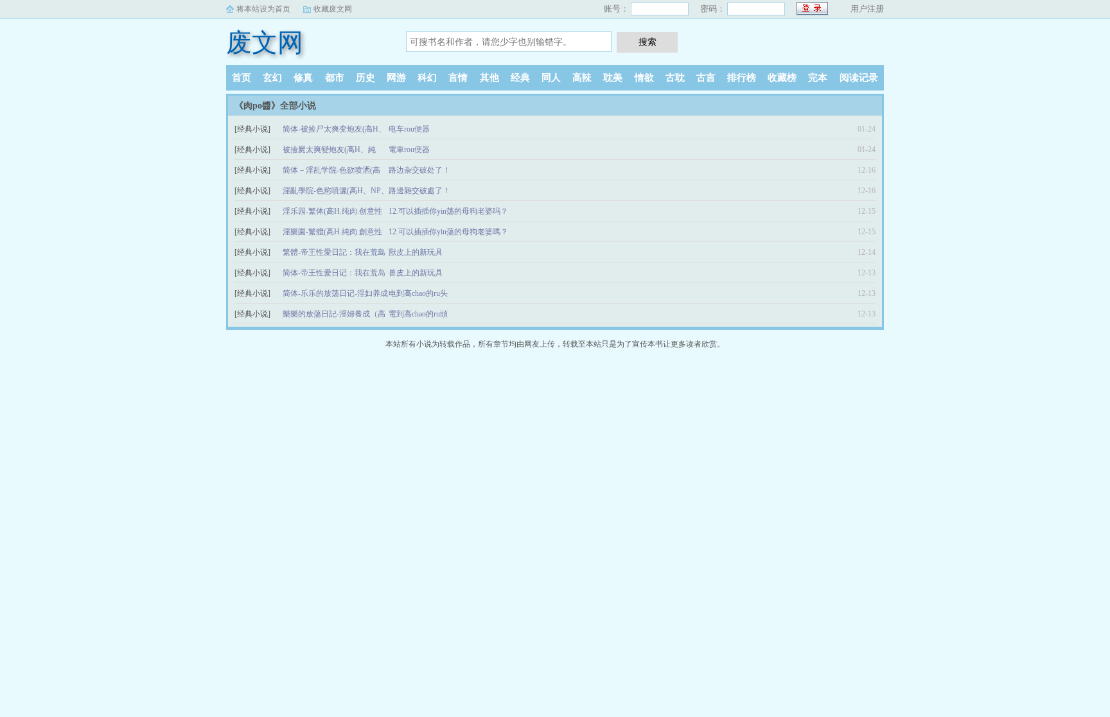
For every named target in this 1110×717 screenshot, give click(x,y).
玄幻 (272, 78)
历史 (365, 78)
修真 (303, 78)
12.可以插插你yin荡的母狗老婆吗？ (448, 211)
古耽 (675, 78)
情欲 (644, 78)
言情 (458, 78)
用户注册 (867, 8)
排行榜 (741, 78)
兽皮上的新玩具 (416, 272)
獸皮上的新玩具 (416, 252)
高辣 (582, 78)
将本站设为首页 (263, 8)
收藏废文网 (332, 8)
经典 (520, 78)
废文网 (264, 42)
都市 (334, 78)
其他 (489, 78)
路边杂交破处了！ (419, 170)
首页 (241, 78)
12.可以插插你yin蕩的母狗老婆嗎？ (448, 231)
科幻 (427, 78)
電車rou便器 (409, 149)
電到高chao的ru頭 (418, 313)
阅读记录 (859, 78)
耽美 (612, 78)
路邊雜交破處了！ (419, 190)
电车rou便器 (409, 129)
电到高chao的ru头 (418, 293)
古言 (706, 78)
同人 (551, 78)
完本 (817, 78)
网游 (396, 78)
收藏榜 (782, 78)
